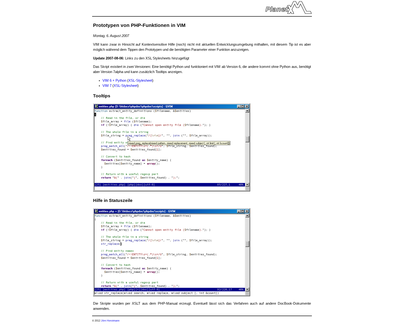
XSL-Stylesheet (140, 80)
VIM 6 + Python (114, 80)
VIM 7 (107, 86)
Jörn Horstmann (110, 320)
